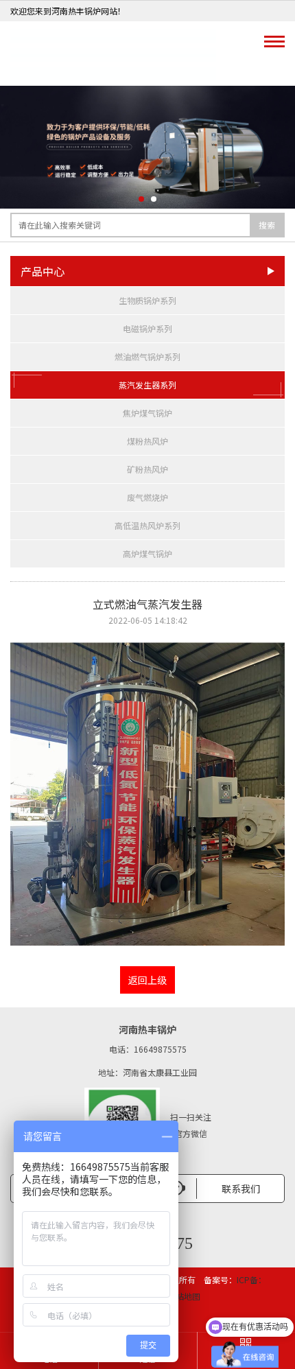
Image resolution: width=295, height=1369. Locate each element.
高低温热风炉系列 (147, 525)
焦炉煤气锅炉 (147, 413)
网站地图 (183, 1296)
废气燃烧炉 (147, 497)
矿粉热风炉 (147, 469)
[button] (141, 199)
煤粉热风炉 (147, 441)
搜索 (267, 225)
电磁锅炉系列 (147, 328)
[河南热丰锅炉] (113, 53)
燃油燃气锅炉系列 (147, 356)
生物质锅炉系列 (147, 300)
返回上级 (147, 980)
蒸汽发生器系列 (147, 384)
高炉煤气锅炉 (147, 553)
